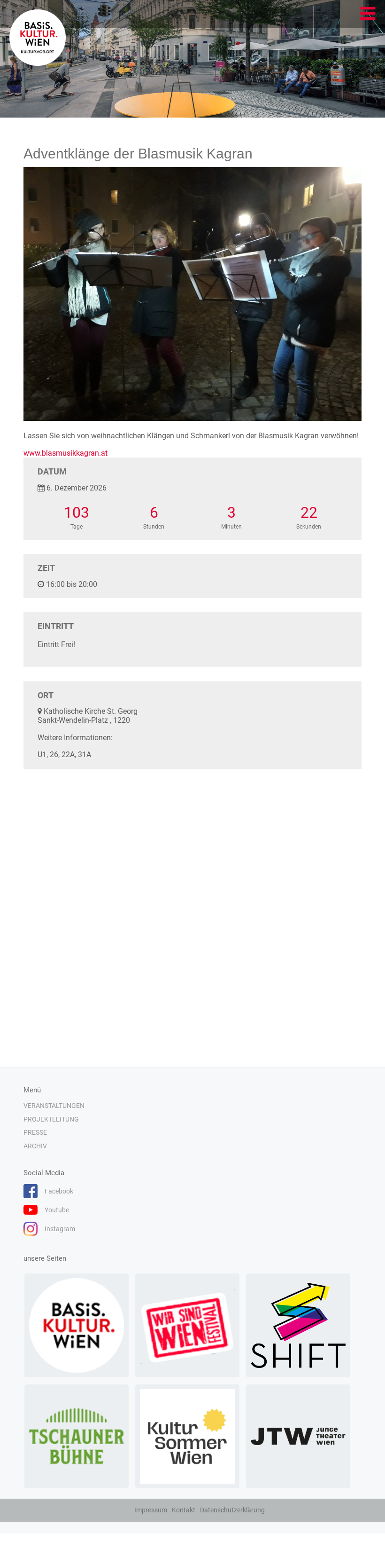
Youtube (57, 1210)
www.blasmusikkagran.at (65, 453)
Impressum (150, 1510)
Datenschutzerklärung (232, 1510)
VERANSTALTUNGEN (54, 1105)
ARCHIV (35, 1146)
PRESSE (35, 1132)
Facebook (59, 1191)
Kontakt (183, 1510)
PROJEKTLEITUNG (51, 1119)
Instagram (60, 1229)
